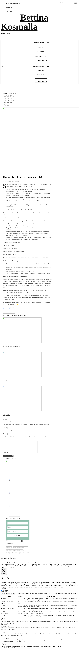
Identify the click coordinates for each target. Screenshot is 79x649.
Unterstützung (10, 553)
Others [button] (2, 643)
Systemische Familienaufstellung (20, 552)
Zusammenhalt (18, 553)
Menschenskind (10, 550)
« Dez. (4, 105)
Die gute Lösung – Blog (41, 42)
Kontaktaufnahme (41, 61)
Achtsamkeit (9, 546)
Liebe (21, 549)
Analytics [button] (3, 631)
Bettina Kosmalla (24, 22)
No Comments (15, 181)
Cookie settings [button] (5, 567)
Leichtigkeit (16, 549)
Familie (8, 547)
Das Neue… (6, 381)
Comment (5, 452)
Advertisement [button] (4, 637)
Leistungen (41, 51)
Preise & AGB (9, 11)
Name (5, 427)
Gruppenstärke (20, 547)
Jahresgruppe (9, 549)
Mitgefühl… (6, 415)
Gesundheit (13, 547)
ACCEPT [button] (12, 567)
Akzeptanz (15, 546)
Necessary (5, 590)
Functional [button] (3, 618)
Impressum (9, 7)
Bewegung (25, 546)
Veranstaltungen (41, 56)
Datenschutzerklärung (13, 3)
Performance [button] (4, 624)
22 (4, 104)
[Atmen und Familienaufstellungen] (12, 313)
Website (5, 434)
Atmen (20, 546)
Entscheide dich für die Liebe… (12, 346)
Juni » (8, 105)
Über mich (41, 47)
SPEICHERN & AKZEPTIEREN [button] (8, 647)
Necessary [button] (3, 588)
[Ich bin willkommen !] (6, 313)
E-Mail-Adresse (7, 431)
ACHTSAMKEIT (7, 173)
